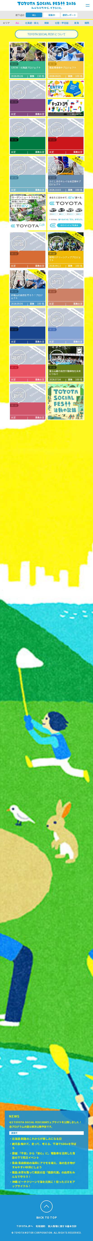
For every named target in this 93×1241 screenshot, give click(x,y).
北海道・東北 (32, 22)
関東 (46, 22)
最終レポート (69, 15)
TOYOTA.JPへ (24, 1226)
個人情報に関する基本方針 (62, 1226)
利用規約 (40, 1226)
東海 (76, 22)
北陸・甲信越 (61, 22)
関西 (87, 22)
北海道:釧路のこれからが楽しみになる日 (37, 1138)
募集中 (51, 15)
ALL (34, 15)
